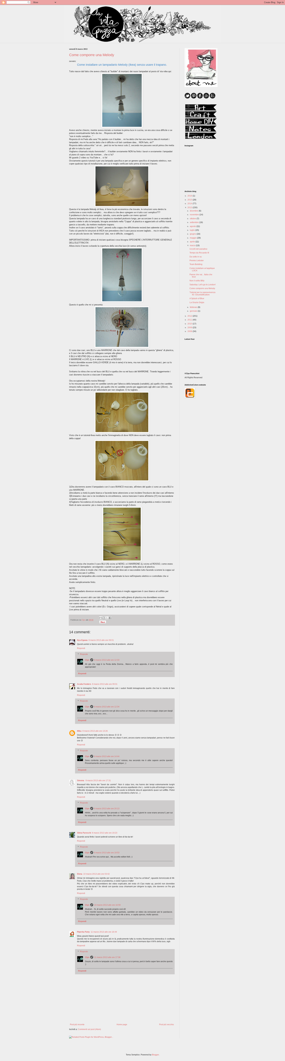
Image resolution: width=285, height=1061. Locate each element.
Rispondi (81, 648)
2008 (190, 331)
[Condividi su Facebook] (110, 618)
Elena (79, 874)
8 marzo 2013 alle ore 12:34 (106, 707)
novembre (194, 214)
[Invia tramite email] (100, 618)
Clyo (87, 660)
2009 (190, 327)
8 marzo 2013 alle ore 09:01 (101, 640)
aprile (192, 242)
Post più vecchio (166, 1024)
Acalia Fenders (84, 684)
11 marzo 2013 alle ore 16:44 (104, 932)
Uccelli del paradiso (198, 249)
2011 (190, 320)
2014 (190, 203)
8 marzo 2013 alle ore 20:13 (106, 808)
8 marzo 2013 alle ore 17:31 (98, 780)
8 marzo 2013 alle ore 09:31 (104, 684)
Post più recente (77, 1024)
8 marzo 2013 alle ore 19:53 (106, 853)
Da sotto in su (196, 257)
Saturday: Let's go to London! (203, 284)
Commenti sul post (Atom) (89, 1029)
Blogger (155, 1055)
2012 (190, 316)
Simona (81, 780)
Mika (79, 731)
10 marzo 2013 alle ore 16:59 (107, 905)
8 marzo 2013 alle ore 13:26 (95, 731)
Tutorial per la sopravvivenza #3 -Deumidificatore (202, 293)
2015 (190, 200)
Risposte (84, 654)
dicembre (194, 211)
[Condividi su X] (107, 618)
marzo (193, 245)
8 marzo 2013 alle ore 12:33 (106, 660)
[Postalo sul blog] (103, 618)
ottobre (193, 218)
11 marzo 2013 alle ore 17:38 (107, 957)
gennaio (194, 311)
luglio (192, 230)
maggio (193, 238)
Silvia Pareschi (84, 833)
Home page (122, 1024)
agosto (193, 226)
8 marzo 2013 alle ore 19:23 (104, 833)
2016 (190, 196)
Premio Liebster (197, 260)
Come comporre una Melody (202, 288)
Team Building (196, 264)
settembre (194, 222)
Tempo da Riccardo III (199, 253)
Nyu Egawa (82, 640)
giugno (193, 234)
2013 (190, 207)
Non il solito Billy (197, 280)
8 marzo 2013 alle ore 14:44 (106, 756)
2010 (190, 324)
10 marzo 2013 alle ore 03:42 (96, 874)
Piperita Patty (83, 932)
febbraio (194, 307)
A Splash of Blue (197, 298)
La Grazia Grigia (197, 302)
